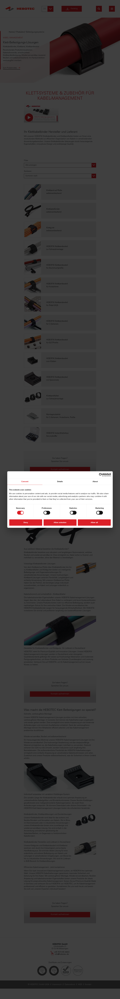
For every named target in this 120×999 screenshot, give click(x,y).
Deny (26, 522)
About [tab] (95, 481)
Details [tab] (60, 481)
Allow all (94, 522)
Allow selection (60, 522)
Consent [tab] (24, 481)
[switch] (46, 513)
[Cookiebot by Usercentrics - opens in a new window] (100, 475)
